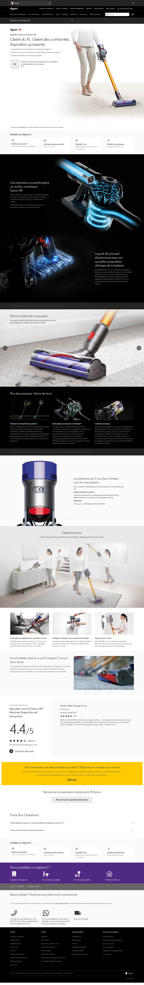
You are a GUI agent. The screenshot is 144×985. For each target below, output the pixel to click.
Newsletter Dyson (108, 936)
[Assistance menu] (78, 14)
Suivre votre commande (48, 947)
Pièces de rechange (15, 961)
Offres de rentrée (95, 14)
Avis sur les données (68, 973)
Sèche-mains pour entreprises (19, 958)
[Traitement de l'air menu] (54, 14)
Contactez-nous (76, 936)
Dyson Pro (89, 8)
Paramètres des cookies (47, 973)
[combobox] (30, 3)
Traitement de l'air (47, 14)
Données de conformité (48, 954)
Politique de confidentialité (20, 973)
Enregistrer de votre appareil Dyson (113, 951)
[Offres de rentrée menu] (101, 14)
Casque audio (14, 947)
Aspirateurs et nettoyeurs (17, 936)
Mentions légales (58, 973)
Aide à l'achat (45, 940)
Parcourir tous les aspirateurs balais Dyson (72, 800)
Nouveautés (83, 14)
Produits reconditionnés (77, 8)
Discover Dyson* (99, 8)
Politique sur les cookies (34, 973)
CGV (11, 973)
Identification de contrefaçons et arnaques (53, 958)
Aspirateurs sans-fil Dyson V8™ (20, 21)
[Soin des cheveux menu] (41, 14)
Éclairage (65, 14)
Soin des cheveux (34, 14)
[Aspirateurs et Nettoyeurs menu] (27, 14)
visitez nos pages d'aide (61, 903)
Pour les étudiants (46, 951)
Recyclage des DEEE (77, 951)
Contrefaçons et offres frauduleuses (51, 961)
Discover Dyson (76, 940)
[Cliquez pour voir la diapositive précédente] (5, 348)
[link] (21, 751)
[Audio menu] (61, 14)
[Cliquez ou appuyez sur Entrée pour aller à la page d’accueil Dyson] (13, 8)
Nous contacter (110, 8)
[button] (35, 64)
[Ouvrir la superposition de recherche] (117, 14)
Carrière (74, 944)
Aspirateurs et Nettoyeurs (18, 14)
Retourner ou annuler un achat (50, 944)
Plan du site (13, 965)
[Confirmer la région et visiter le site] (133, 3)
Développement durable (79, 947)
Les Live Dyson (107, 954)
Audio (58, 14)
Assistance (74, 14)
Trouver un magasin (62, 8)
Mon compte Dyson (108, 947)
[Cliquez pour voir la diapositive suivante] (139, 348)
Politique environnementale (80, 954)
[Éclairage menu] (69, 14)
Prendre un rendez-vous (46, 8)
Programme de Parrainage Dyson (112, 940)
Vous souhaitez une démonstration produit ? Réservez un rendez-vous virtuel (72, 767)
